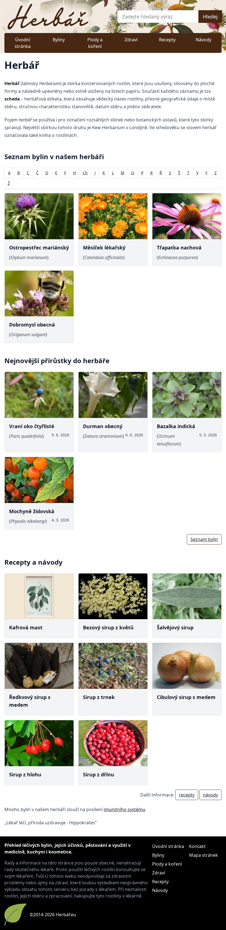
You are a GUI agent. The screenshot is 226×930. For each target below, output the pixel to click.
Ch (85, 172)
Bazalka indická (176, 426)
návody (210, 795)
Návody (203, 40)
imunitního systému (124, 809)
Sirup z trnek (99, 697)
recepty (187, 795)
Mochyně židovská (31, 511)
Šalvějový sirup (175, 627)
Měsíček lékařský (104, 247)
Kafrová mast (25, 627)
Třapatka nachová (179, 247)
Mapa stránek (203, 855)
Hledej (210, 16)
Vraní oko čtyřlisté (31, 426)
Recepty (167, 40)
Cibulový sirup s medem (186, 697)
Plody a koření (95, 43)
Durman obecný (102, 426)
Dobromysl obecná (32, 324)
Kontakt (197, 846)
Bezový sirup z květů (108, 627)
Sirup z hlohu (25, 774)
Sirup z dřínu (98, 774)
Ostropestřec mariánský (39, 247)
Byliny (59, 40)
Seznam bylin (204, 539)
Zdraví (131, 40)
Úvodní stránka (23, 43)
